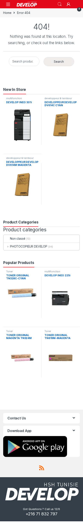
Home (7, 12)
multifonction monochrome (14, 99)
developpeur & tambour (58, 98)
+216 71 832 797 (41, 513)
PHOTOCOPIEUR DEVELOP (28, 246)
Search (59, 4)
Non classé (17, 238)
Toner (9, 271)
